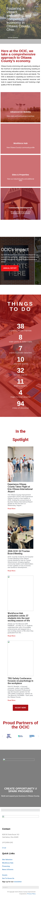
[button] (2, 736)
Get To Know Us (8, 878)
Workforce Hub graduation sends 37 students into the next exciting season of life (19, 617)
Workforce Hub (7, 863)
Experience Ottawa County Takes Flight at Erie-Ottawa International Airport (20, 488)
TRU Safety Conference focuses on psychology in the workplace (20, 681)
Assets (4, 875)
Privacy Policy (31, 894)
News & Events (7, 869)
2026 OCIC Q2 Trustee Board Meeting (19, 552)
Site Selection (7, 859)
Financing (6, 866)
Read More (11, 508)
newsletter (18, 882)
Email (4, 848)
